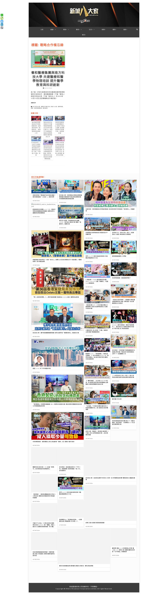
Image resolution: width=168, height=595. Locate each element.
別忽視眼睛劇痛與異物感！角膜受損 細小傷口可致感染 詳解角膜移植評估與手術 (44, 553)
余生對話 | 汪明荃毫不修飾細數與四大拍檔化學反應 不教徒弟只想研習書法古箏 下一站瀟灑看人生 (123, 351)
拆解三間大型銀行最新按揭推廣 (95, 522)
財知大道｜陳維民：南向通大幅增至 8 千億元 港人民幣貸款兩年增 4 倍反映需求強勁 (97, 432)
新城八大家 (54, 106)
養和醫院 (45, 108)
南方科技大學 (36, 106)
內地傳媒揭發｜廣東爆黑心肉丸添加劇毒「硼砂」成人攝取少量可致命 (53, 441)
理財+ (65, 29)
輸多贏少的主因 (117, 399)
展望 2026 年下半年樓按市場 (42, 368)
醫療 (32, 108)
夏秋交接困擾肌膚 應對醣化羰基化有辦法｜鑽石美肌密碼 (76, 565)
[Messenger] (2, 21)
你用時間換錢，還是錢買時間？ (121, 278)
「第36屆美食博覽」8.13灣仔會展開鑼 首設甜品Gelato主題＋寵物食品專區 (56, 297)
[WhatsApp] (2, 15)
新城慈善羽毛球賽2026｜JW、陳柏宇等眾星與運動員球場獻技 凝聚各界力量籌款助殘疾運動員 (44, 210)
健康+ (52, 29)
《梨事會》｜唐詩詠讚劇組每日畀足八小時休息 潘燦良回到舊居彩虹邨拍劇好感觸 (44, 495)
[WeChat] (2, 18)
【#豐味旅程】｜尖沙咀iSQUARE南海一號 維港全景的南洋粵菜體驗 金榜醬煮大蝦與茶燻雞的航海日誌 (97, 382)
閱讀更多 (33, 102)
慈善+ (84, 34)
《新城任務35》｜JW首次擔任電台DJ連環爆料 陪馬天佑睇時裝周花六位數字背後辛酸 (97, 306)
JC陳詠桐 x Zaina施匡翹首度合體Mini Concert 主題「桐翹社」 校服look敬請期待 (97, 281)
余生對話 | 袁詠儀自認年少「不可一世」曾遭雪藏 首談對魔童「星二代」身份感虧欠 (70, 468)
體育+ (115, 29)
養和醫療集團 (38, 108)
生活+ (91, 29)
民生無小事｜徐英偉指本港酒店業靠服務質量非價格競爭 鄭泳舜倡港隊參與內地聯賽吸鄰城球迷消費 (70, 196)
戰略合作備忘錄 (45, 106)
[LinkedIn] (2, 24)
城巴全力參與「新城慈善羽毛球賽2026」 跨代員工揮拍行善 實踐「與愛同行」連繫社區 (70, 222)
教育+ (78, 29)
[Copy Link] (2, 27)
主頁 (42, 29)
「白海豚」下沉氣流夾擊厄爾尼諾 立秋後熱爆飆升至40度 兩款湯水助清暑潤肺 (97, 407)
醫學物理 (60, 106)
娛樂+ (104, 29)
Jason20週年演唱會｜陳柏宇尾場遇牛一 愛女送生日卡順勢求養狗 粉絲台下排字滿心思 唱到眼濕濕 (123, 326)
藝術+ (125, 29)
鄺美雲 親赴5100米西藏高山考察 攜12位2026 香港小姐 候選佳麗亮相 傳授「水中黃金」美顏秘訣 (123, 549)
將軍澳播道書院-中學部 (119, 256)
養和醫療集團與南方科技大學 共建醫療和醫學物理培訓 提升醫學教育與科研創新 (48, 78)
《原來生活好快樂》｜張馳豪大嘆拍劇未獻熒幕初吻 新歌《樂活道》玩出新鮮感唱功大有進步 (123, 301)
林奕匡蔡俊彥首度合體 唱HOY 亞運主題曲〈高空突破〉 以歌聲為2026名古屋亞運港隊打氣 (123, 422)
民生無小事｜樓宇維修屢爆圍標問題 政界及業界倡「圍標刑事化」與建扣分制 (56, 332)
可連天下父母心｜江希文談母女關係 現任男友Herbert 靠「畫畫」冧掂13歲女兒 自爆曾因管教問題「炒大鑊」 (44, 524)
